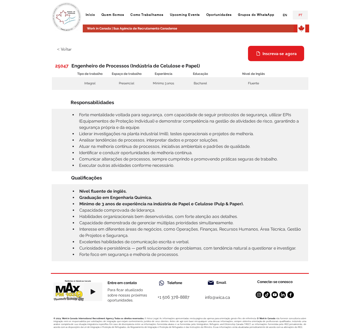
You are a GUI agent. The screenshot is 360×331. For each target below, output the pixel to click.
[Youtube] (274, 294)
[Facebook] (290, 294)
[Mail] (161, 283)
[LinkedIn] (282, 294)
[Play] (93, 291)
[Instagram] (259, 294)
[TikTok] (267, 294)
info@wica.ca (217, 297)
